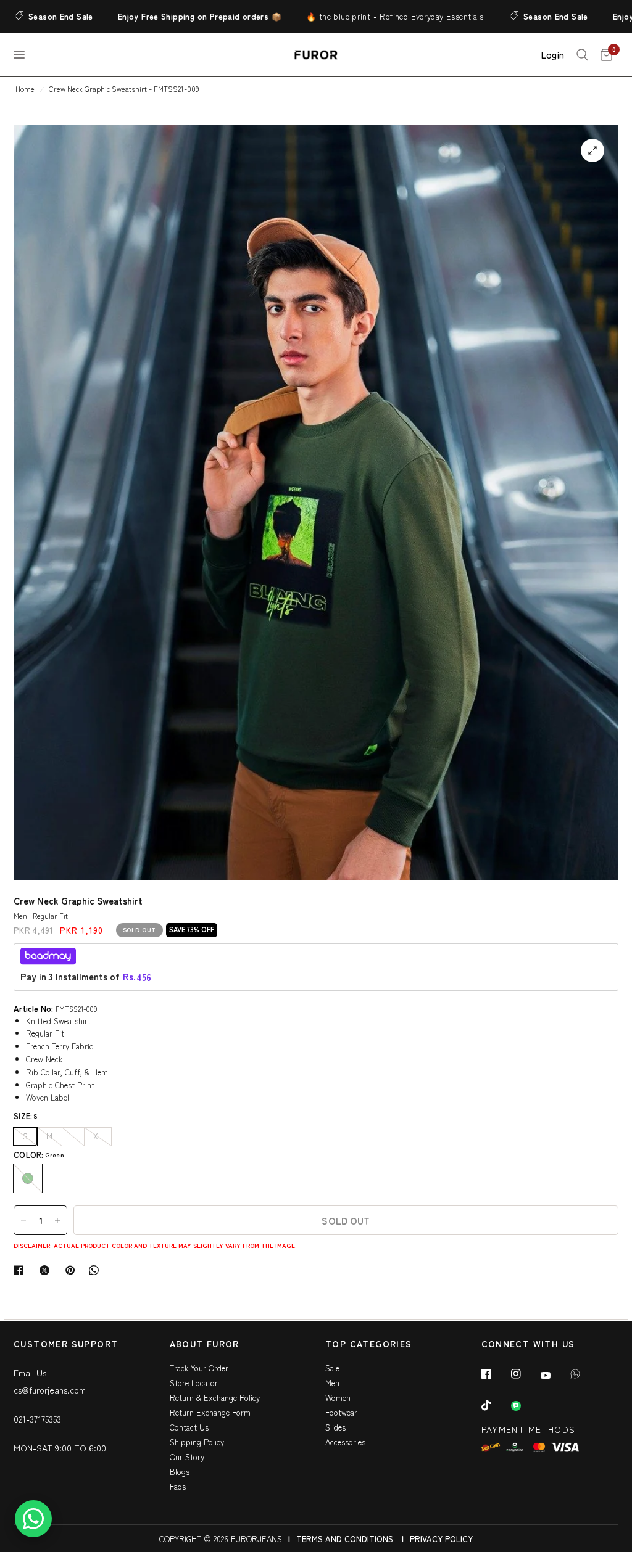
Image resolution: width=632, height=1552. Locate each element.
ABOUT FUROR (204, 1344)
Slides (335, 1427)
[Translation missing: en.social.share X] (47, 1270)
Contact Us (189, 1427)
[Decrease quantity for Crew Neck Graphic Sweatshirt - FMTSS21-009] (23, 1220)
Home (25, 88)
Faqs (178, 1486)
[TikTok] (495, 1405)
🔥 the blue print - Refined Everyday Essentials (359, 16)
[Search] (582, 54)
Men (332, 1383)
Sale (332, 1368)
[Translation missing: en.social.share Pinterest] (72, 1270)
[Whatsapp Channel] (524, 1405)
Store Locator (194, 1383)
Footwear (341, 1412)
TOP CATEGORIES (368, 1344)
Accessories (345, 1442)
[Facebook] (495, 1373)
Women (338, 1397)
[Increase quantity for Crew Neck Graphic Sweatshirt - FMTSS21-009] (57, 1220)
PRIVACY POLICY (441, 1539)
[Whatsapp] (583, 1373)
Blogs (179, 1471)
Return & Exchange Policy (215, 1397)
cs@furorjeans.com (50, 1390)
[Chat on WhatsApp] (33, 1518)
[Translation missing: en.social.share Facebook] (21, 1270)
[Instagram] (524, 1373)
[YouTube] (554, 1375)
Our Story (187, 1457)
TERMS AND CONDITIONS (344, 1539)
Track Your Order (199, 1368)
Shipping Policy (197, 1442)
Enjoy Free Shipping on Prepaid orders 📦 (164, 16)
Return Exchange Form (210, 1412)
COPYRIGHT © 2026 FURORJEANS (220, 1539)
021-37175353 (37, 1419)
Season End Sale (520, 16)
